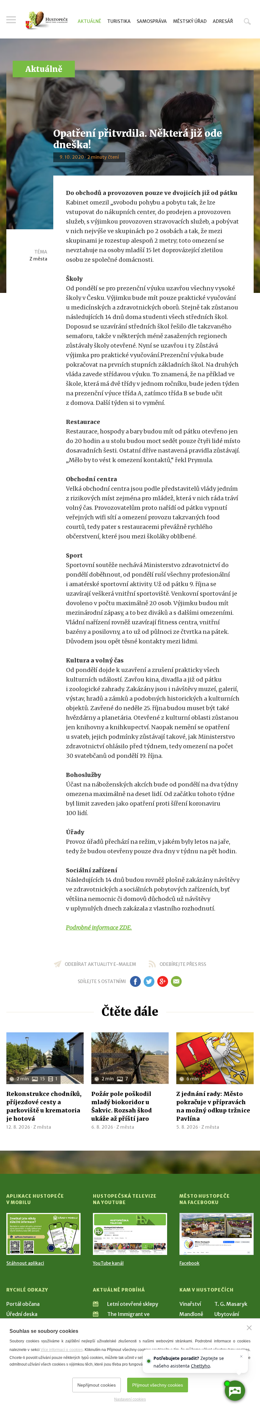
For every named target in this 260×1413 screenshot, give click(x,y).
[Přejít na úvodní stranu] (46, 20)
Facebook (189, 1263)
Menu (11, 19)
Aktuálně (89, 21)
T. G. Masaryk (230, 1304)
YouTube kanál (108, 1263)
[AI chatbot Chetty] (234, 1390)
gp (162, 981)
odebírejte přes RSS (182, 964)
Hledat (247, 21)
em (176, 981)
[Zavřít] (249, 1328)
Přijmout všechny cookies (157, 1385)
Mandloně (191, 1314)
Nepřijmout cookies (96, 1385)
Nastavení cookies (130, 1399)
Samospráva (152, 21)
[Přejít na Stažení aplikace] (43, 1234)
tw (149, 981)
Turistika (119, 21)
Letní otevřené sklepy (132, 1304)
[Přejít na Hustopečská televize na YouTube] (130, 1234)
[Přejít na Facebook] (216, 1234)
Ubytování (226, 1314)
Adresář (223, 21)
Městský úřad (190, 21)
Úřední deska (21, 1314)
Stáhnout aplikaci (25, 1263)
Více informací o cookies (62, 1349)
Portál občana (23, 1304)
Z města (38, 259)
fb (135, 981)
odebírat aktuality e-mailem (100, 964)
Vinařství (190, 1304)
